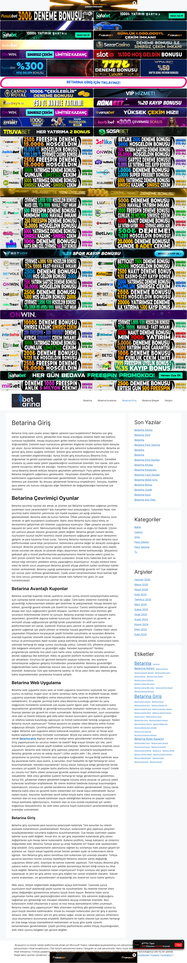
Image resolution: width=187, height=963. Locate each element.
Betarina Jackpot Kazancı (162, 713)
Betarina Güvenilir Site (142, 709)
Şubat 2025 (141, 609)
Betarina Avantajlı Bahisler (144, 673)
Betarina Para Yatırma (147, 444)
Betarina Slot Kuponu (142, 747)
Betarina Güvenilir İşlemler (162, 709)
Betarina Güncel (158, 702)
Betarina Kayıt (142, 494)
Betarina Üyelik (143, 489)
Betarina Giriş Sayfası (147, 459)
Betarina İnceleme (107, 400)
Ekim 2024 (140, 629)
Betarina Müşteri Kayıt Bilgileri (145, 728)
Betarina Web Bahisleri (142, 758)
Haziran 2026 (142, 579)
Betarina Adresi (143, 430)
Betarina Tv (157, 751)
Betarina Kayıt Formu (154, 717)
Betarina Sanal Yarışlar (159, 743)
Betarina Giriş (129, 400)
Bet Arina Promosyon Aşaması (145, 735)
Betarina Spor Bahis (158, 747)
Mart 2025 (140, 604)
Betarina (87, 400)
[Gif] (93, 192)
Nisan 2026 (141, 589)
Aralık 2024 (141, 619)
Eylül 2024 (140, 634)
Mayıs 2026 (141, 584)
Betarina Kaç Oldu (145, 499)
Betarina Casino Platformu (144, 680)
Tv (135, 552)
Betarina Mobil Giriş (145, 479)
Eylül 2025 (140, 594)
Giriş (137, 537)
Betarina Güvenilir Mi (159, 705)
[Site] (46, 142)
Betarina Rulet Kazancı (149, 739)
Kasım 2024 (141, 624)
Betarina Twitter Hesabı (143, 754)
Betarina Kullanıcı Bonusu (158, 720)
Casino (138, 532)
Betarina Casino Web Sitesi (144, 688)
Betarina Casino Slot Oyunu (144, 684)
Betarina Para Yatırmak (142, 732)
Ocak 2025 (140, 614)
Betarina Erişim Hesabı (164, 688)
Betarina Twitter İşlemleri (162, 754)
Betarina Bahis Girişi (162, 673)
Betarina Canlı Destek (147, 474)
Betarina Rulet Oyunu (142, 743)
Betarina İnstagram (145, 469)
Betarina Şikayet (150, 400)
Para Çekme (141, 542)
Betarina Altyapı (143, 464)
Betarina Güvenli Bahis (142, 713)
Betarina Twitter (168, 751)
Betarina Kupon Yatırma (143, 724)
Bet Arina (156, 664)
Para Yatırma (141, 547)
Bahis (137, 527)
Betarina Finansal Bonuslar (144, 691)
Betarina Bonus (143, 484)
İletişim (168, 400)
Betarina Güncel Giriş (142, 705)
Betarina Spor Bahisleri (142, 751)
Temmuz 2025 (142, 599)
